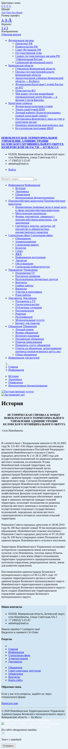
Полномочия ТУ (25, 272)
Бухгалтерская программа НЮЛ (34, 128)
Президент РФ (24, 43)
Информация (16, 185)
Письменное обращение (29, 338)
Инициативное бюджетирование (34, 197)
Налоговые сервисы (20, 103)
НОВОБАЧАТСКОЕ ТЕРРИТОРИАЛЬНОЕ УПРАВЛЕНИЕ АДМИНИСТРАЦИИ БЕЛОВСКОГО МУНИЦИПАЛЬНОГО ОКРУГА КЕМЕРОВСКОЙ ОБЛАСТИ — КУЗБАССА (32, 142)
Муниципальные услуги (29, 320)
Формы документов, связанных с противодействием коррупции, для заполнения (36, 219)
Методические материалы (30, 213)
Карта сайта (15, 680)
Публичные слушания (28, 307)
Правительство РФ (26, 46)
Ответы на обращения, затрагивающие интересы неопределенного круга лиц (38, 350)
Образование (23, 238)
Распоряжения (23, 316)
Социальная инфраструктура (32, 266)
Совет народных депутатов (24, 670)
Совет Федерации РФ (28, 49)
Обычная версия (11, 34)
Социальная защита (27, 244)
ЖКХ (18, 254)
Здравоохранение (25, 241)
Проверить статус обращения (32, 345)
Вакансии (21, 288)
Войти (12, 169)
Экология (21, 260)
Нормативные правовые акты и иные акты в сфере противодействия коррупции (40, 209)
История (20, 188)
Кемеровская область (20, 65)
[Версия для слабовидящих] (4, 175)
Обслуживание (24, 263)
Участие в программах (28, 291)
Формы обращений (26, 332)
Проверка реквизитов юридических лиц (39, 125)
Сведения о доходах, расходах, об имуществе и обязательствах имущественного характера (35, 229)
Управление (15, 269)
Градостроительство (27, 304)
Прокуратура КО (25, 90)
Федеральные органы (21, 40)
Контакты (21, 282)
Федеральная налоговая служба (34, 106)
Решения (20, 313)
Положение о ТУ (25, 301)
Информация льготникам (30, 257)
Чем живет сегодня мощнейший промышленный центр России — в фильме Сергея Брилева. (36, 96)
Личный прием (24, 329)
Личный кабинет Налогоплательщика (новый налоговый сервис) (38, 114)
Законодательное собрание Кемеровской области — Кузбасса (39, 80)
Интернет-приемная (27, 335)
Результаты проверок (27, 276)
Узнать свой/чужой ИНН (30, 109)
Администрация (18, 658)
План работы (23, 294)
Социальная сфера (19, 235)
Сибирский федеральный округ (34, 62)
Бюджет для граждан (27, 323)
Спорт (19, 250)
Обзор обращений (26, 354)
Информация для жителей (23, 357)
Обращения (15, 326)
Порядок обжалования (28, 342)
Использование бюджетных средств (36, 279)
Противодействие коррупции (25, 200)
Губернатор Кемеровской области (35, 68)
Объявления (22, 194)
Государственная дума (28, 52)
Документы (15, 298)
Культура (20, 247)
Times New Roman (14, 12)
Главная (13, 366)
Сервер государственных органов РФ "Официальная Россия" (37, 58)
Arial (3, 12)
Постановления (24, 310)
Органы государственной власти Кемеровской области (34, 73)
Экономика (22, 191)
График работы (24, 285)
